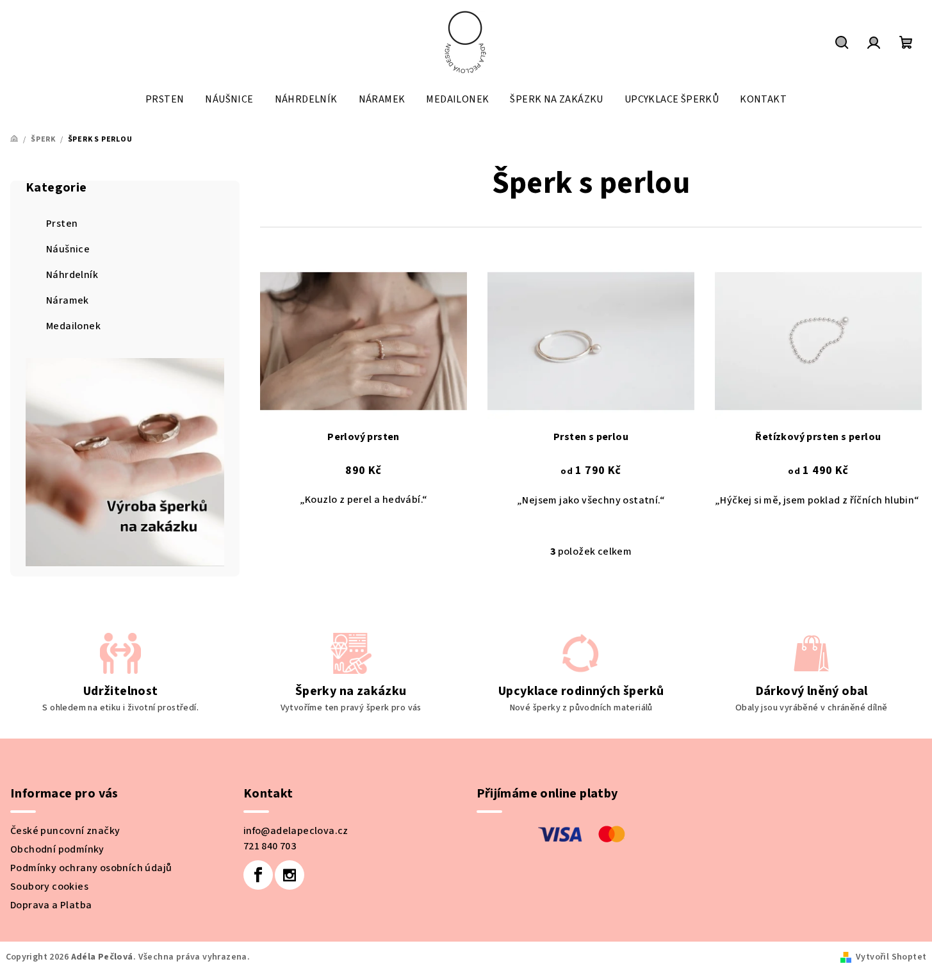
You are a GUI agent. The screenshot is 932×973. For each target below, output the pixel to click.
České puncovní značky (65, 831)
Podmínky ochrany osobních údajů (91, 868)
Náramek (67, 300)
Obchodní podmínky (57, 849)
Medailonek (73, 326)
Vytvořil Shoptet (891, 957)
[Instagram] (289, 875)
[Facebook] (258, 875)
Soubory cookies (49, 886)
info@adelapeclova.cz (295, 831)
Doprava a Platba (51, 905)
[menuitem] (164, 99)
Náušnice (68, 249)
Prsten (62, 224)
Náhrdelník (72, 275)
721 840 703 (269, 846)
